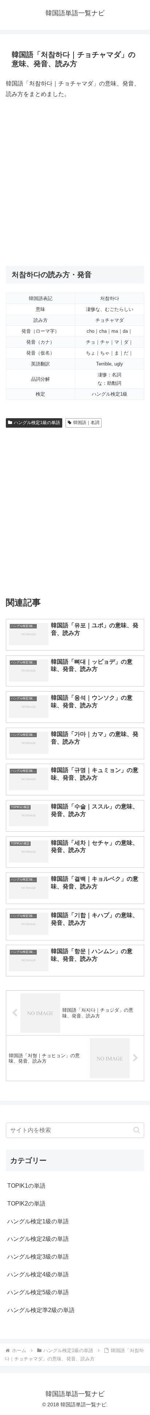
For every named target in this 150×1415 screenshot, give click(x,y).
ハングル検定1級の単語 (37, 422)
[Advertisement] (75, 182)
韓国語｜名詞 (86, 422)
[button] (136, 1130)
